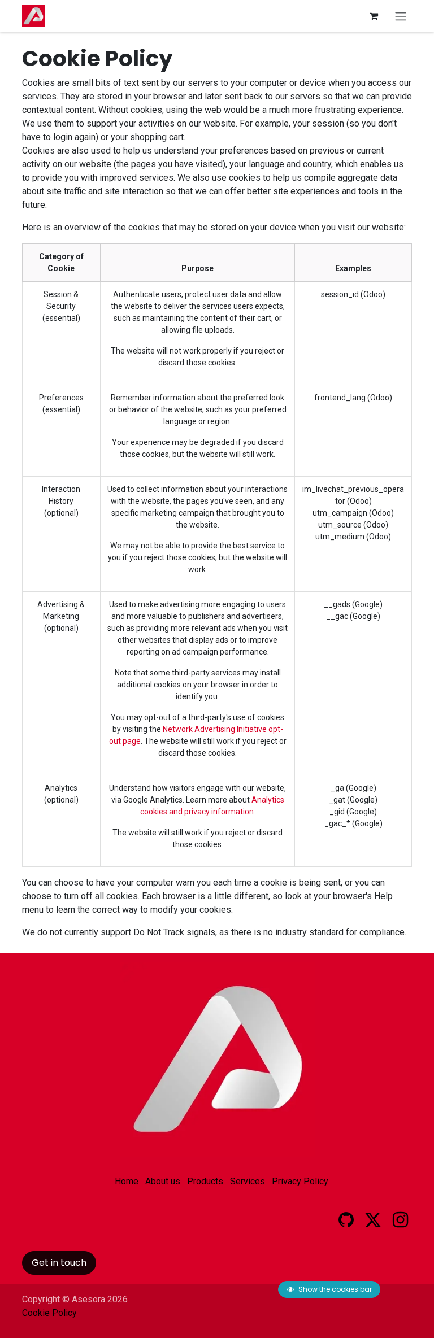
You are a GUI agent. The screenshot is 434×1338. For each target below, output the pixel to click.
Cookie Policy (49, 1313)
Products (205, 1181)
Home (126, 1181)
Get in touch (59, 1262)
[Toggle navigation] (400, 16)
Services (247, 1181)
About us (162, 1181)
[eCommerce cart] (373, 16)
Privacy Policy (300, 1181)
